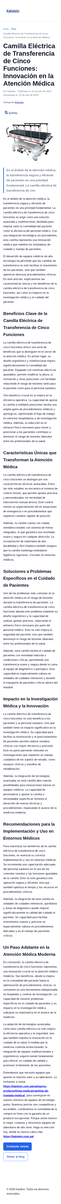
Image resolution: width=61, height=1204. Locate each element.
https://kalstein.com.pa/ (18, 1136)
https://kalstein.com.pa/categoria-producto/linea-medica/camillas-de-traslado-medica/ (26, 1091)
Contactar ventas (17, 1146)
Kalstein (13, 11)
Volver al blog (15, 1156)
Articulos (19, 102)
